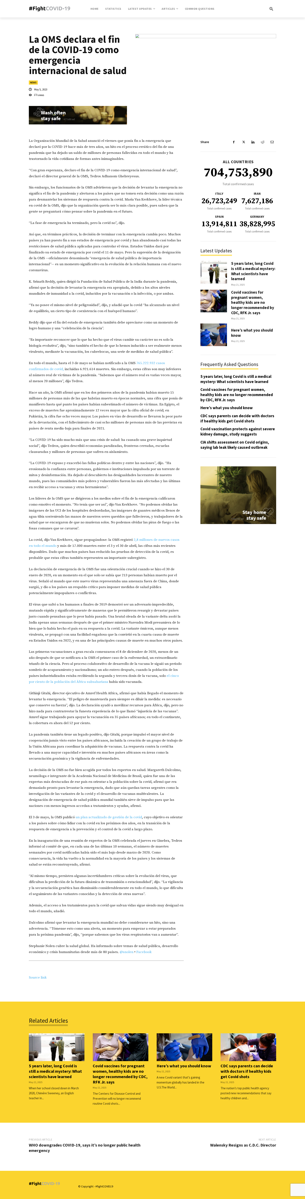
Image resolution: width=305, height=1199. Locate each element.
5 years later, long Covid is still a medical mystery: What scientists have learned (253, 271)
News (33, 82)
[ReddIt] (262, 142)
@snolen (126, 952)
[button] (254, 9)
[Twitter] (243, 142)
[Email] (272, 142)
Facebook (144, 952)
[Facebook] (234, 142)
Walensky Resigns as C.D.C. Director (243, 1145)
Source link (38, 977)
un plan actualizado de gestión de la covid (109, 817)
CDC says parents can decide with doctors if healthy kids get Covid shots (237, 418)
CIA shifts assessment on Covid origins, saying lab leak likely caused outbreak (234, 445)
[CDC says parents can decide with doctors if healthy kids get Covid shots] (248, 1047)
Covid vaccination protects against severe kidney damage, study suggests (237, 431)
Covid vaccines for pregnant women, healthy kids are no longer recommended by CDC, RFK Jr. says (252, 302)
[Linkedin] (253, 142)
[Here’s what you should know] (213, 334)
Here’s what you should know (226, 407)
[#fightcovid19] (50, 8)
